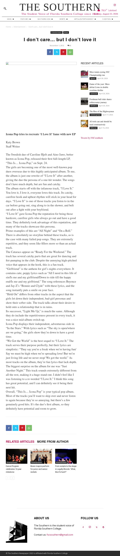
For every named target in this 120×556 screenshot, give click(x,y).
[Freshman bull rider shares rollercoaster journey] (84, 101)
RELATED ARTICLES (20, 441)
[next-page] (12, 478)
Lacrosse (93, 94)
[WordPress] (103, 527)
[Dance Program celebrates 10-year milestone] (16, 456)
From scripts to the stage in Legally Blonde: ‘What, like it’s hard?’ (65, 469)
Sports (92, 78)
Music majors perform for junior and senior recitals (39, 469)
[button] (5, 8)
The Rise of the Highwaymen (102, 111)
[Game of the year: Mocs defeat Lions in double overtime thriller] (84, 86)
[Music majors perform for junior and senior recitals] (41, 456)
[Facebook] (50, 52)
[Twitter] (57, 52)
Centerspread (95, 115)
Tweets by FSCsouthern (92, 137)
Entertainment (19, 27)
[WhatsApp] (70, 52)
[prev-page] (8, 478)
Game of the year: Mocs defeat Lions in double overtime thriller (99, 87)
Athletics (93, 106)
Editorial (93, 128)
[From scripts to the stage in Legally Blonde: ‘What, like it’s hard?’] (66, 456)
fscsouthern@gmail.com (60, 534)
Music (66, 32)
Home (8, 27)
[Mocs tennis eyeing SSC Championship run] (84, 74)
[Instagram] (115, 5)
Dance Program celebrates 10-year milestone (13, 469)
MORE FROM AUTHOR (52, 441)
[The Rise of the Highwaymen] (84, 113)
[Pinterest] (63, 52)
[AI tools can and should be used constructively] (84, 123)
